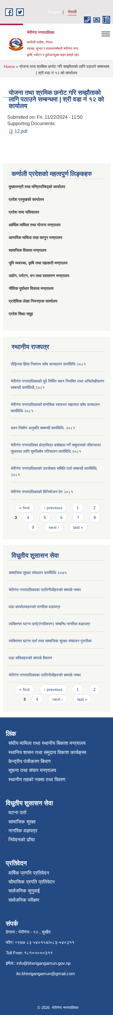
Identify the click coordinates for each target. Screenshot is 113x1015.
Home (9, 66)
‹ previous (53, 507)
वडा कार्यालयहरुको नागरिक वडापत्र (34, 606)
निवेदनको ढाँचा (21, 840)
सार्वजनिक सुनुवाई (24, 891)
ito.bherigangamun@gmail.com (45, 973)
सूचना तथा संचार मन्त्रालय (32, 770)
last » (78, 527)
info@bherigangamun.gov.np (43, 963)
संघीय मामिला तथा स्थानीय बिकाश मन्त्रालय (46, 743)
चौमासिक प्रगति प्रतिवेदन (31, 882)
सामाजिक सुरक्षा (22, 822)
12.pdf (20, 131)
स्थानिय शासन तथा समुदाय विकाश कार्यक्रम (47, 752)
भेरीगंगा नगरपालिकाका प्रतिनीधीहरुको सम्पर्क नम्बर (45, 589)
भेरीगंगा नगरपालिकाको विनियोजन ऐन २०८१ (42, 491)
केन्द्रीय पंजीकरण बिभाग (29, 761)
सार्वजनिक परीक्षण (23, 900)
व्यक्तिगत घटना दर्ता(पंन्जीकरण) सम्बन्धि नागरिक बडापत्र (49, 623)
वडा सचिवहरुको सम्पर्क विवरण (30, 658)
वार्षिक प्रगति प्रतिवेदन (28, 873)
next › (54, 527)
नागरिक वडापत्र (22, 831)
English (54, 12)
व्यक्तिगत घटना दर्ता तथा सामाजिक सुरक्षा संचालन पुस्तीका (50, 641)
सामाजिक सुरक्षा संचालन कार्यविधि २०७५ (38, 572)
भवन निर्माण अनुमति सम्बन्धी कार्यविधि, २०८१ (43, 428)
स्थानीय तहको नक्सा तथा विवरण (36, 779)
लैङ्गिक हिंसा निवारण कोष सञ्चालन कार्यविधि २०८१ (48, 364)
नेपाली (72, 12)
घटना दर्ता (17, 812)
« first (24, 507)
